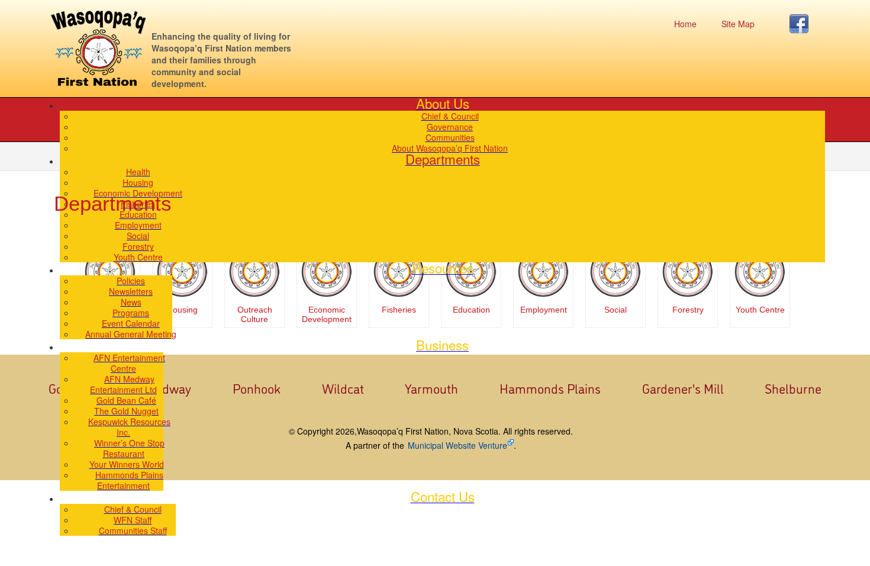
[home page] (98, 48)
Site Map (738, 23)
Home (685, 23)
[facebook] (802, 23)
